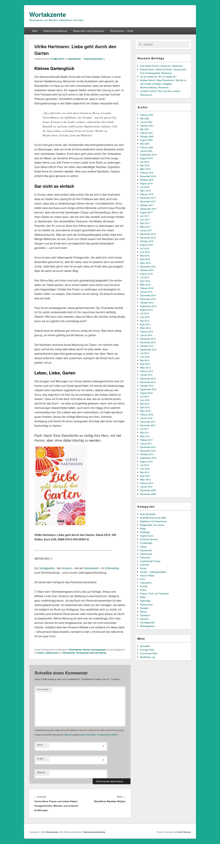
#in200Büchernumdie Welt (153, 517)
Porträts (144, 586)
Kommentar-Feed (148, 653)
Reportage (145, 600)
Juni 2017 (145, 219)
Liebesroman (51, 652)
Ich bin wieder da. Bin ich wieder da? (158, 76)
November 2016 (148, 237)
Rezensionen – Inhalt (121, 31)
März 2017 (145, 226)
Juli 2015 (144, 277)
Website (41, 772)
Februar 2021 (146, 132)
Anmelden (145, 646)
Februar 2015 (146, 288)
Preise (143, 589)
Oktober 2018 (146, 179)
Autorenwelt (91, 568)
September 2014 (148, 306)
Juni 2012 (145, 400)
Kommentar (43, 689)
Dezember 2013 (148, 338)
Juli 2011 (144, 428)
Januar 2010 (146, 486)
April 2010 (145, 475)
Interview (144, 564)
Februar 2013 (146, 371)
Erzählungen (146, 542)
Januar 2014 (146, 335)
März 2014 (145, 328)
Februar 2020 (146, 147)
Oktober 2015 (146, 270)
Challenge (145, 532)
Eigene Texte (146, 535)
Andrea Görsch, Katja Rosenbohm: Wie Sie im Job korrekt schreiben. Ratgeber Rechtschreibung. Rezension (163, 84)
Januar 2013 (146, 374)
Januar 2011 (146, 443)
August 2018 (146, 183)
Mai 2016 (144, 255)
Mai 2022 (144, 118)
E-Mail (40, 758)
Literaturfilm (146, 582)
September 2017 (148, 208)
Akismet (68, 734)
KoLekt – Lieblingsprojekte (153, 571)
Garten (143, 546)
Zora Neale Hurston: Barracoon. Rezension (161, 65)
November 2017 (148, 201)
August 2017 (146, 212)
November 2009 (148, 494)
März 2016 (145, 263)
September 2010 (148, 457)
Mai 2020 (144, 143)
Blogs (143, 528)
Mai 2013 (144, 360)
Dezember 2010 (148, 447)
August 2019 (146, 158)
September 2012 (148, 389)
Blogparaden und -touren (152, 524)
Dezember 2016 (148, 234)
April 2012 (145, 407)
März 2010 (145, 479)
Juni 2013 (145, 356)
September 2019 (148, 154)
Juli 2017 (144, 216)
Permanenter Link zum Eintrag (91, 652)
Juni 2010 (145, 468)
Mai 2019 (144, 165)
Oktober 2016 (146, 241)
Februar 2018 (146, 194)
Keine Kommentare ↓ (94, 58)
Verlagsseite (46, 568)
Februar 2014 (146, 331)
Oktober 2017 (146, 205)
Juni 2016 (145, 252)
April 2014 (145, 324)
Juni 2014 (145, 317)
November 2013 (148, 342)
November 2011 (148, 425)
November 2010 (148, 450)
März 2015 (145, 284)
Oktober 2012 (146, 385)
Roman (86, 649)
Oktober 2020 (146, 136)
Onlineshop (112, 568)
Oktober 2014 (146, 302)
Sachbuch (145, 615)
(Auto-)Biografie (148, 514)
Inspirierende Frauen (150, 561)
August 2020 (146, 140)
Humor (41, 652)
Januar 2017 (146, 230)
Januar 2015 (146, 291)
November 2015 (148, 266)
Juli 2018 (144, 187)
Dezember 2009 (148, 490)
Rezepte (144, 608)
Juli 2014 (144, 313)
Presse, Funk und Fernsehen (154, 593)
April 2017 (145, 223)
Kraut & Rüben (147, 575)
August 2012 (146, 392)
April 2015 (145, 281)
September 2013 (148, 349)
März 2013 (145, 367)
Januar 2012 (146, 418)
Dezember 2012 (148, 378)
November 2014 (148, 299)
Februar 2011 (146, 439)
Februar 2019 (146, 172)
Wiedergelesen (147, 626)
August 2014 (146, 309)
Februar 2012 (146, 414)
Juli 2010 (144, 465)
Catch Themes (184, 832)
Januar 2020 (146, 151)
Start (34, 31)
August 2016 (146, 244)
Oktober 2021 (146, 125)
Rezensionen (75, 649)
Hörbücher (145, 557)
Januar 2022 (146, 122)
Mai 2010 (144, 472)
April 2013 (145, 364)
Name (40, 744)
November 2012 (148, 382)
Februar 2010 (146, 483)
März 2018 (145, 190)
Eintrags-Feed (147, 649)
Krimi (142, 579)
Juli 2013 (144, 353)
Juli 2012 (144, 396)
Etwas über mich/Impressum (88, 31)
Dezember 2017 (148, 197)
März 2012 (145, 410)
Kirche (143, 568)
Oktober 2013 (146, 346)
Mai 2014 (144, 320)
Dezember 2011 (148, 421)
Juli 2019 (144, 161)
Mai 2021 (144, 129)
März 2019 (145, 169)
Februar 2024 (146, 114)
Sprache (144, 618)
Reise (143, 597)
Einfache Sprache (149, 539)
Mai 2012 (144, 403)
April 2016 (145, 259)
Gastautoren (146, 550)
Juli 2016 (144, 248)
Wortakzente (47, 14)
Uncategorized (98, 649)
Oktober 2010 (146, 454)
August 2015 (146, 273)
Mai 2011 (144, 432)
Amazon (67, 568)
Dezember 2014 (148, 295)
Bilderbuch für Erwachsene (153, 521)
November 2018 (148, 176)
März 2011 (145, 436)
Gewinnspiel (146, 553)
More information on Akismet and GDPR (99, 734)
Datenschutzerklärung (55, 31)
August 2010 (146, 461)
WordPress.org (147, 657)
